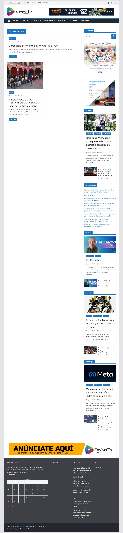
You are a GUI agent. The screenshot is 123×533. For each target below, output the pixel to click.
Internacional (49, 21)
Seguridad (85, 21)
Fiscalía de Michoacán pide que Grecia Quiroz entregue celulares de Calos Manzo (98, 143)
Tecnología (98, 384)
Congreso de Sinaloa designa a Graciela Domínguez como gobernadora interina (105, 172)
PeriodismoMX (97, 316)
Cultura (11, 92)
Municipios (12, 38)
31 (26, 501)
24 (26, 497)
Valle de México (106, 133)
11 (32, 490)
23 (20, 497)
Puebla (15, 21)
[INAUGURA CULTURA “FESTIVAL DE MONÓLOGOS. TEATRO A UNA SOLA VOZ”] (25, 75)
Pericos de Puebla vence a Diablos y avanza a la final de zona (100, 323)
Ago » (13, 506)
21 (9, 497)
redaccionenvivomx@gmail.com (17, 472)
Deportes (74, 21)
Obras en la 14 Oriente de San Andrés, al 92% (33, 45)
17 (26, 493)
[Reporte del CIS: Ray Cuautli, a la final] (90, 283)
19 (38, 493)
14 (9, 493)
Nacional (37, 21)
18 (32, 493)
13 (44, 490)
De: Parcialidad (89, 195)
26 (38, 497)
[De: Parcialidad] (100, 244)
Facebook (54, 463)
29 (14, 501)
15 (14, 493)
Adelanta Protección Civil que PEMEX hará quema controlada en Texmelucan (81, 483)
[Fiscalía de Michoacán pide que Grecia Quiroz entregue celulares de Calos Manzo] (100, 122)
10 (26, 490)
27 (44, 497)
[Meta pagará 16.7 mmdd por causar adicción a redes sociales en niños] (100, 373)
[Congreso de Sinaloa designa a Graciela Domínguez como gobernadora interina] (90, 173)
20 (44, 493)
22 (14, 497)
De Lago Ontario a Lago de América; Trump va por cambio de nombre (81, 492)
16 (20, 493)
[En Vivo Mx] (9, 21)
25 (32, 497)
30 (20, 501)
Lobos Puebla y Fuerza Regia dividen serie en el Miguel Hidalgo (106, 350)
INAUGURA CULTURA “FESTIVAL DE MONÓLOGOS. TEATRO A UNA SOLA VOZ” (24, 102)
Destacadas (90, 133)
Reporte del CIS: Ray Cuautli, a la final (104, 282)
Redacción (22, 42)
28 (9, 501)
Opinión (26, 21)
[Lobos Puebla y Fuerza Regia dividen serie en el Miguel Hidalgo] (90, 351)
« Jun (8, 506)
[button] (19, 21)
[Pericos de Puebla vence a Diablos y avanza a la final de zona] (100, 304)
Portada (106, 316)
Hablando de (90, 256)
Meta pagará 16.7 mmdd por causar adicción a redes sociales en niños (99, 392)
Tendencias (62, 21)
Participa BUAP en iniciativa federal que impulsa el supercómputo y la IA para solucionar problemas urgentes (105, 422)
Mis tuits (98, 467)
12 (38, 490)
